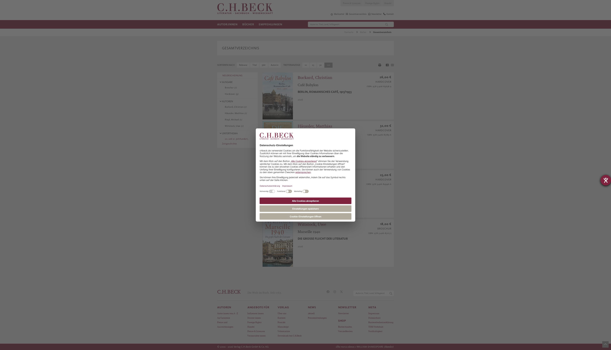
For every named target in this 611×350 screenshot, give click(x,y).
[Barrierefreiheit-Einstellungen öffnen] (605, 180)
